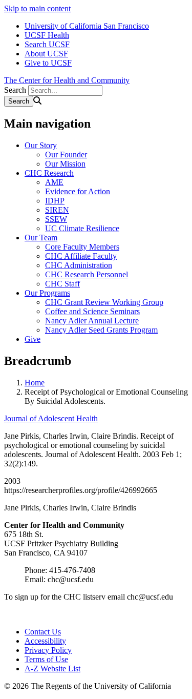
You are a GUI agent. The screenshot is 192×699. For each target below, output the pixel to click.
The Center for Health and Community (67, 80)
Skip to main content (37, 8)
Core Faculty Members (82, 246)
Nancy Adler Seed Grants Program (101, 329)
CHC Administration (78, 265)
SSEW (56, 219)
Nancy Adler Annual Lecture (92, 320)
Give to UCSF (48, 62)
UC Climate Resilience (82, 228)
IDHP (55, 200)
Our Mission (65, 163)
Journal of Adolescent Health (51, 418)
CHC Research (49, 173)
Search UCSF (47, 44)
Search (15, 90)
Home (35, 382)
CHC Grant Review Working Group (104, 302)
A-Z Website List (52, 668)
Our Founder (66, 154)
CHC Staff (62, 283)
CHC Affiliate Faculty (81, 256)
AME (54, 182)
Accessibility (45, 640)
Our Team (41, 237)
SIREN (57, 209)
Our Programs (47, 293)
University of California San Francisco (87, 26)
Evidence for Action (77, 191)
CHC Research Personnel (86, 274)
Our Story (41, 145)
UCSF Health (47, 35)
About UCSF (46, 53)
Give (32, 339)
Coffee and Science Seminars (92, 311)
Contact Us (43, 631)
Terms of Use (46, 659)
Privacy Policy (48, 650)
